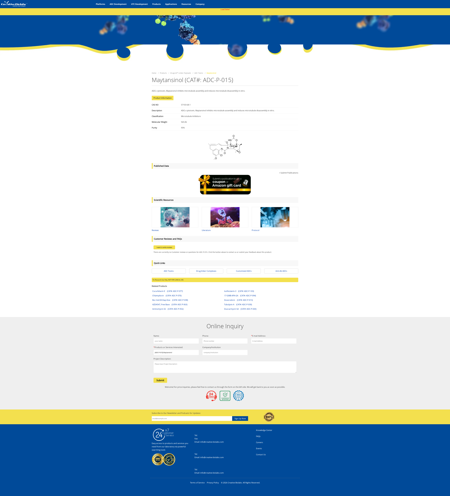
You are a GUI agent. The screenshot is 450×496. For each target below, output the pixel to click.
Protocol (255, 230)
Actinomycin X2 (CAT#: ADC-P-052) (168, 309)
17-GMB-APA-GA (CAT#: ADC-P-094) (240, 295)
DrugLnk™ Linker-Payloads (180, 73)
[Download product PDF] (295, 81)
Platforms (100, 4)
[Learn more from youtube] (294, 450)
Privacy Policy (213, 482)
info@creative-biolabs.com (212, 442)
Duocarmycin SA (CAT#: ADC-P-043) (240, 309)
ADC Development (118, 4)
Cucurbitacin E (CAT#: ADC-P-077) (167, 291)
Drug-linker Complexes (206, 271)
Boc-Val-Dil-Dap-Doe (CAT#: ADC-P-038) (170, 300)
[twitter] (294, 437)
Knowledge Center (264, 430)
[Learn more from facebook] (294, 430)
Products (156, 4)
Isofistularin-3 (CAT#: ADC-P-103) (239, 291)
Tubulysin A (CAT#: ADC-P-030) (238, 304)
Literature (206, 230)
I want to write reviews (164, 247)
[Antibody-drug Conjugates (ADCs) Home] (14, 3)
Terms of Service (197, 482)
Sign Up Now (240, 418)
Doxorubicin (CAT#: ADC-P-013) (238, 300)
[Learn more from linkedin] (294, 443)
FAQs (258, 436)
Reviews (155, 230)
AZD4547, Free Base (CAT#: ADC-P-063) (169, 304)
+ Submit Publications (288, 172)
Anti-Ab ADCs (281, 271)
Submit (160, 380)
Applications (171, 4)
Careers (259, 442)
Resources (186, 4)
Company (200, 4)
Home (154, 73)
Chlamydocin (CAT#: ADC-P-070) (167, 295)
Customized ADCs (244, 271)
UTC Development (139, 4)
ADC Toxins (198, 73)
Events (259, 448)
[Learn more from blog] (294, 457)
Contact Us (261, 454)
